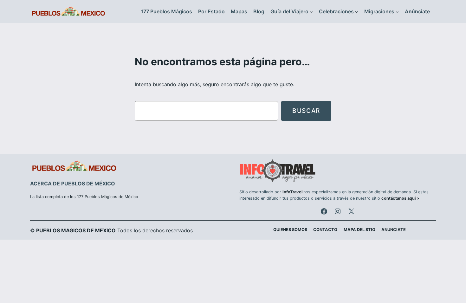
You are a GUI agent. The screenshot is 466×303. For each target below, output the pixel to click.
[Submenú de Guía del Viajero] (311, 11)
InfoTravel (292, 192)
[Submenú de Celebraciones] (356, 11)
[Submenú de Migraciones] (397, 11)
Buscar (306, 110)
